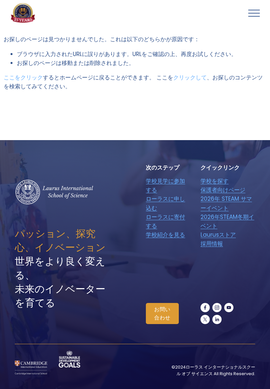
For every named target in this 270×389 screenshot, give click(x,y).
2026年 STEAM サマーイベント (226, 203)
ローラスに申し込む (165, 203)
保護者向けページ (223, 190)
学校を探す (215, 181)
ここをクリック (23, 77)
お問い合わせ (162, 313)
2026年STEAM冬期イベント (227, 221)
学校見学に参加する (165, 185)
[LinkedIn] (217, 319)
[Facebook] (205, 307)
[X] (205, 319)
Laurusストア (218, 235)
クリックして (190, 77)
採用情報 (212, 244)
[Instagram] (217, 307)
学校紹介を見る (165, 235)
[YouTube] (228, 307)
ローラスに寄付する (165, 221)
